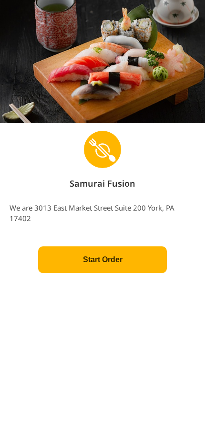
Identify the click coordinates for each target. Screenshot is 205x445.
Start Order (103, 259)
